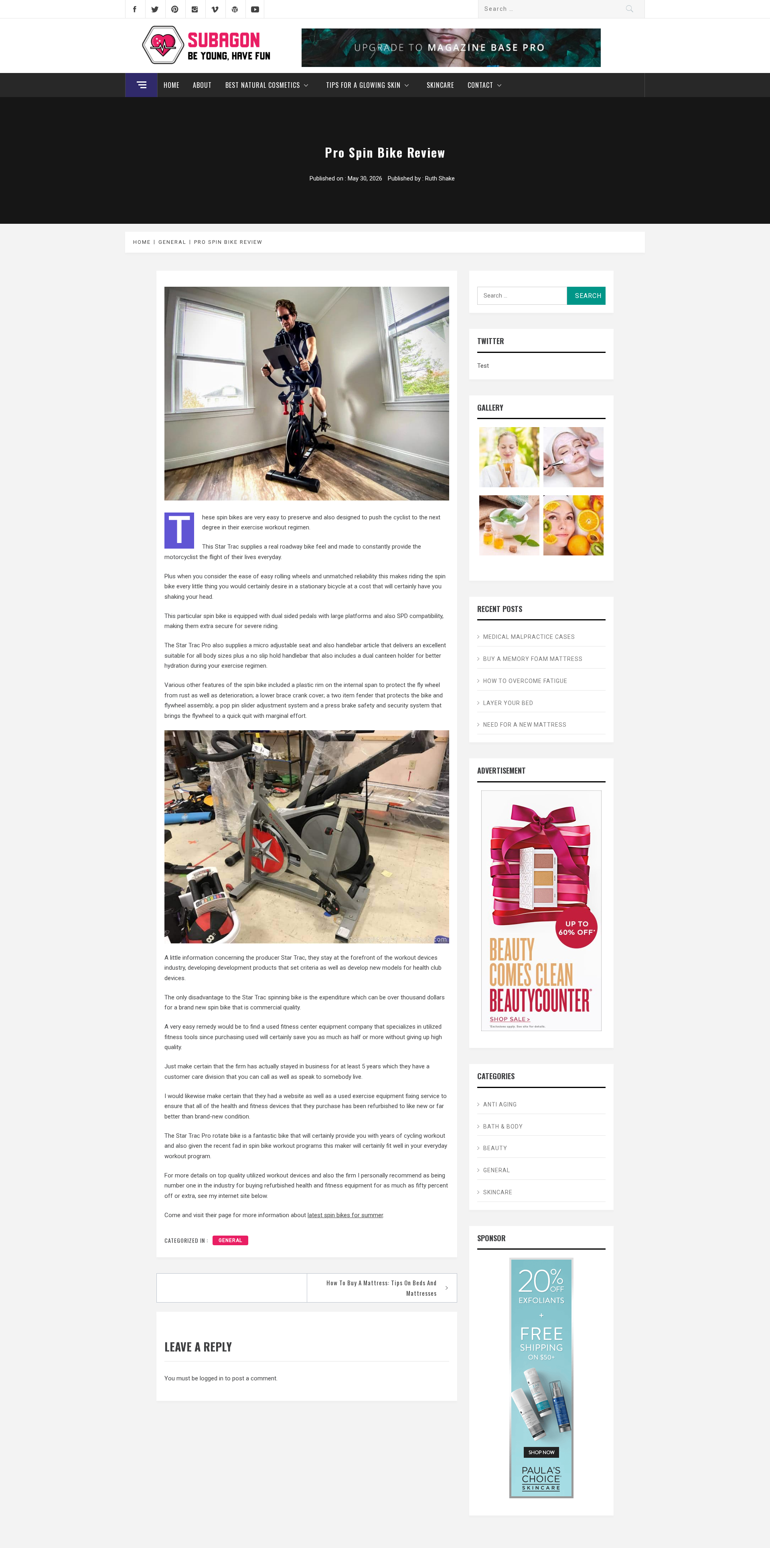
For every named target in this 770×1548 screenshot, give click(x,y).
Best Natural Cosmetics (262, 85)
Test (483, 365)
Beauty (495, 1148)
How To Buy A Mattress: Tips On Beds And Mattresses (381, 1287)
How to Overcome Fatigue (525, 681)
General (230, 1240)
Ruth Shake (440, 178)
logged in (211, 1378)
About (202, 85)
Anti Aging (500, 1104)
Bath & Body (503, 1126)
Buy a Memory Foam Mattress (533, 659)
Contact (480, 85)
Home (171, 85)
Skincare (440, 85)
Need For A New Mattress (525, 724)
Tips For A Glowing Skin (363, 85)
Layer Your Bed (508, 703)
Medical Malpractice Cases (529, 637)
